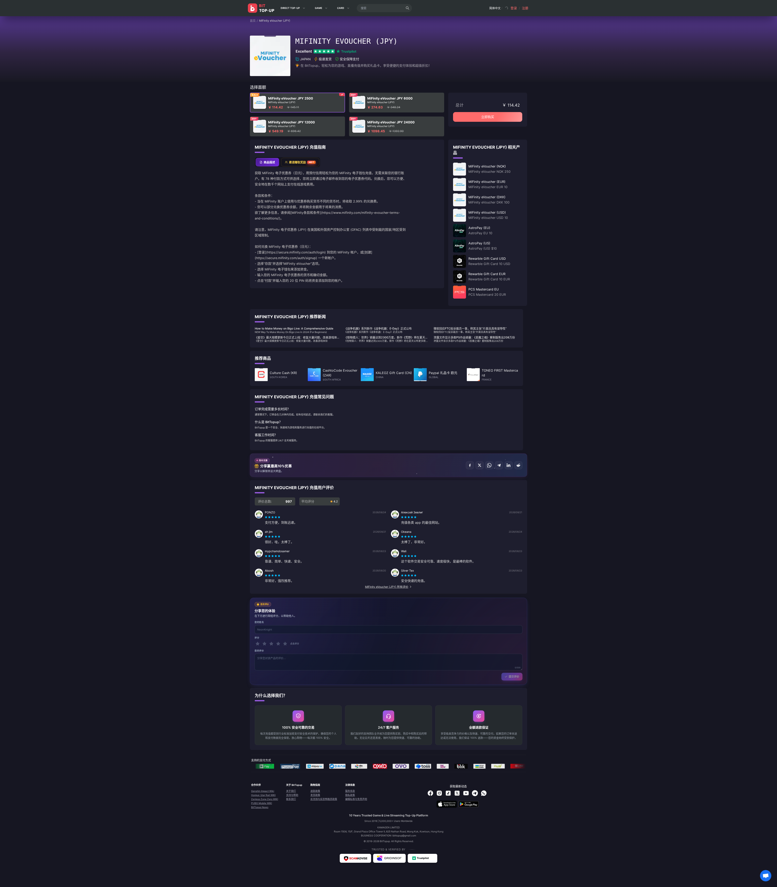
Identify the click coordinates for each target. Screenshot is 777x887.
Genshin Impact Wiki (262, 791)
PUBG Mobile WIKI (261, 803)
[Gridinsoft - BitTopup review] (389, 858)
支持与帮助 (292, 795)
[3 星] (271, 644)
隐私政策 (350, 795)
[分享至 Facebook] (470, 465)
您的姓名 (259, 622)
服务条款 (350, 791)
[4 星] (278, 644)
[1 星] (258, 644)
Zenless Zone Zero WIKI (264, 799)
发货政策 (315, 795)
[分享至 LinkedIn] (509, 465)
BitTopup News (259, 807)
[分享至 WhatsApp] (489, 465)
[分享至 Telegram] (499, 465)
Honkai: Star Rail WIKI (263, 795)
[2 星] (264, 644)
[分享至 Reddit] (518, 465)
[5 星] (285, 644)
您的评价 (259, 650)
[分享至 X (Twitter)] (480, 465)
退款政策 (315, 791)
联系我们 (291, 799)
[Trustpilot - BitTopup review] (422, 858)
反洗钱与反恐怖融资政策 (323, 799)
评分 (257, 637)
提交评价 (514, 676)
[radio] (266, 517)
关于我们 (291, 791)
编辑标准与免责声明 (356, 799)
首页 (253, 20)
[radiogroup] (272, 517)
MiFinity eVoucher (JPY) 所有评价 (386, 586)
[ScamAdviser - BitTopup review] (355, 858)
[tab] (267, 162)
